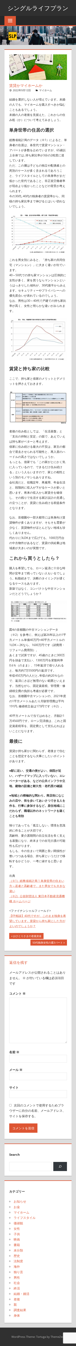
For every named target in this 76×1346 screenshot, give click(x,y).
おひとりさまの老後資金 (27, 936)
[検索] (60, 1166)
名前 (14, 1052)
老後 (17, 1299)
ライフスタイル (25, 1218)
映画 (17, 1239)
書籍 (17, 1245)
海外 (17, 1266)
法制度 (18, 1261)
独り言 (18, 1272)
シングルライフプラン (38, 8)
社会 (17, 1283)
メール (16, 1070)
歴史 (17, 1256)
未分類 (18, 1250)
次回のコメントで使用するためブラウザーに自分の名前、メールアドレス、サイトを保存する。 (37, 1110)
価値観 (18, 1223)
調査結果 (20, 1310)
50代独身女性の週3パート (47, 943)
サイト (14, 1087)
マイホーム (45, 90)
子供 (17, 1234)
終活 (17, 1288)
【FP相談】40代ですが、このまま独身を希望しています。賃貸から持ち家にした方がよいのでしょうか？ (37, 921)
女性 (17, 1229)
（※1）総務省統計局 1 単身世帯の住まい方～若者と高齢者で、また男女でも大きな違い (37, 886)
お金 (17, 1207)
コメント (17, 993)
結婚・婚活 (21, 1294)
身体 (17, 1315)
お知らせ (20, 1201)
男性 (17, 1277)
